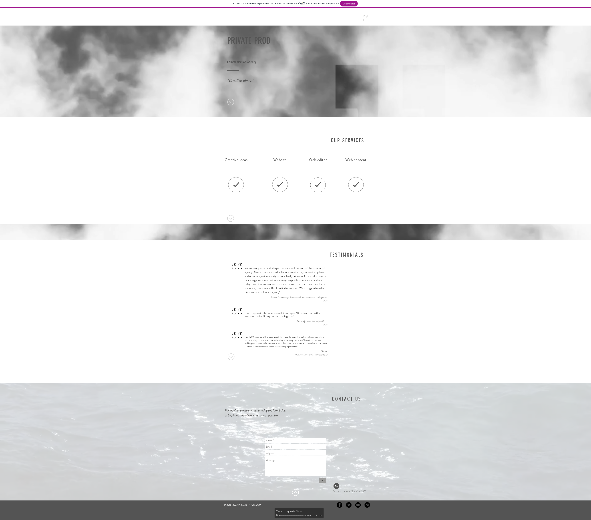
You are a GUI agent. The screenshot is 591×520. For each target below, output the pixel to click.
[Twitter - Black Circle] (349, 505)
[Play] (277, 515)
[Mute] (317, 515)
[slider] (320, 515)
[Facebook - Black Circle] (339, 505)
